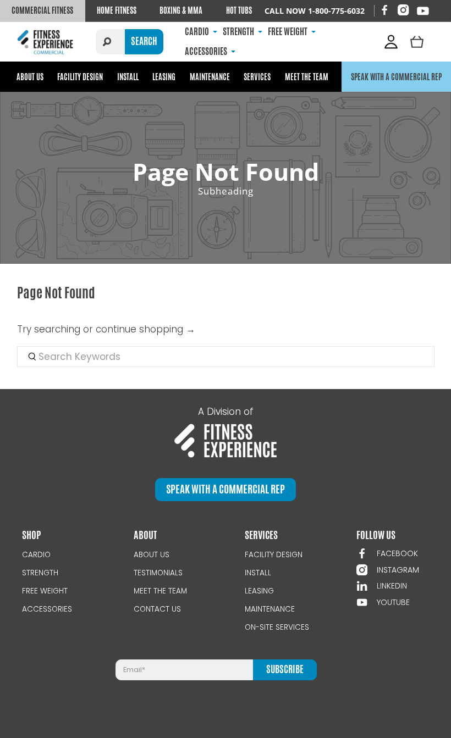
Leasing (163, 76)
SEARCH (144, 41)
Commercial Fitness (42, 10)
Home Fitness (116, 10)
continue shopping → (145, 329)
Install (128, 76)
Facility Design (80, 76)
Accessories (47, 609)
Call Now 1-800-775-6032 (315, 10)
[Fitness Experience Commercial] (46, 41)
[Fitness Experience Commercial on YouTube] (423, 11)
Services (257, 76)
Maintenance (210, 76)
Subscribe (285, 669)
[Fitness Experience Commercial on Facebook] (384, 9)
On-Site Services (277, 627)
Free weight (45, 591)
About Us (29, 76)
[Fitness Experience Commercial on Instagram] (403, 9)
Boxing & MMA (181, 10)
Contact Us (157, 609)
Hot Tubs (239, 10)
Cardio (36, 555)
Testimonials (158, 573)
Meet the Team (306, 76)
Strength (40, 573)
